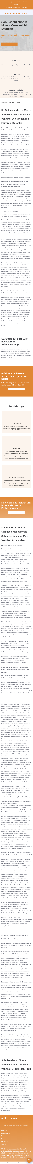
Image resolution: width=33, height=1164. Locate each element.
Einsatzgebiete (5, 1133)
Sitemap (3, 1144)
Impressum (4, 1141)
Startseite (4, 1130)
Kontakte (4, 1136)
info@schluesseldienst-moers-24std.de (18, 2)
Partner (3, 1139)
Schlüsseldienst (9, 1118)
